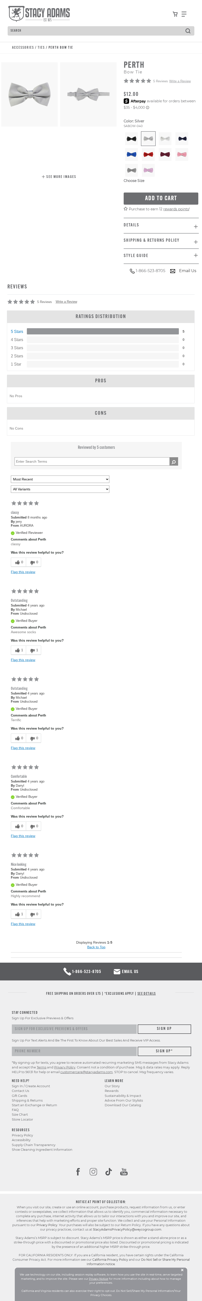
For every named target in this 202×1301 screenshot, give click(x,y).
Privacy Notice (98, 1278)
